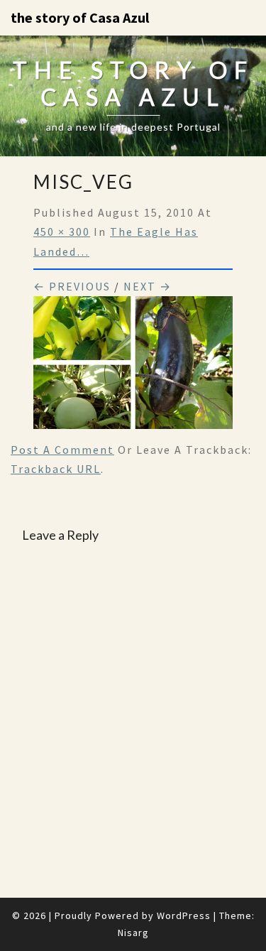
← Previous (72, 286)
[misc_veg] (133, 367)
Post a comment (62, 449)
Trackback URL (56, 469)
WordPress (184, 915)
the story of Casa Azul (80, 17)
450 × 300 (61, 231)
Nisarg (133, 932)
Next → (147, 286)
